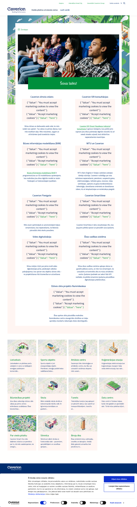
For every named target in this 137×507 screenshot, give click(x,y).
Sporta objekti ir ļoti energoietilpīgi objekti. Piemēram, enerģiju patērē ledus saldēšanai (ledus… (52, 367)
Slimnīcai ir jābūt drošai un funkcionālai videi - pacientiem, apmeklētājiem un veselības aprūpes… (52, 442)
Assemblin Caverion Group (95, 3)
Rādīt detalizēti (115, 503)
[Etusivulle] (16, 10)
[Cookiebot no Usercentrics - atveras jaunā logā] (13, 502)
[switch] (64, 502)
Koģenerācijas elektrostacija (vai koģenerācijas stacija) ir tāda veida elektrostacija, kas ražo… (113, 366)
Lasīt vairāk (65, 10)
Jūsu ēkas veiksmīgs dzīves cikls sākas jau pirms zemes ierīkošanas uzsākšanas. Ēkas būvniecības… (21, 405)
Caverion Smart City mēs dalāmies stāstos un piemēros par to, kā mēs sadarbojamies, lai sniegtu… (22, 442)
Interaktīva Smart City (75, 3)
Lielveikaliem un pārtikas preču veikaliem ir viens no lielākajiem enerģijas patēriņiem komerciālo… (21, 367)
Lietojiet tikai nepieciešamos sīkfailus (119, 487)
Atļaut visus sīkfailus (119, 479)
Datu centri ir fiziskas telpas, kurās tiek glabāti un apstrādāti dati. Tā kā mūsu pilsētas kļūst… (113, 404)
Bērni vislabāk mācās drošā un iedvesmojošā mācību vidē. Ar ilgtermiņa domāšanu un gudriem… (51, 405)
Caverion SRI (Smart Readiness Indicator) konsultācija (94, 127)
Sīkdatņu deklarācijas (36, 494)
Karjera (61, 3)
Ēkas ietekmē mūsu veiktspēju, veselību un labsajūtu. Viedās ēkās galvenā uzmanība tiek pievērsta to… (82, 442)
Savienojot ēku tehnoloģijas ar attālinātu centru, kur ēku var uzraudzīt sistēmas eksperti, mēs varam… (82, 367)
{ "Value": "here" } (47, 118)
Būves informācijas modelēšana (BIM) (41, 173)
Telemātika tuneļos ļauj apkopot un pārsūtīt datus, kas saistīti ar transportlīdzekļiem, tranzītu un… (83, 405)
